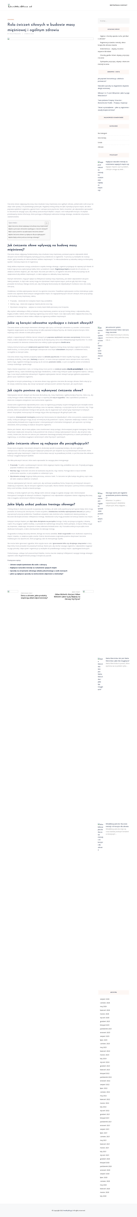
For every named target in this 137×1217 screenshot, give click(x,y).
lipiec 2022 (103, 1088)
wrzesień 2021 (105, 1125)
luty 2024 (103, 1059)
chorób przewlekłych (75, 369)
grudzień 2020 (105, 1159)
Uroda (100, 142)
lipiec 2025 (103, 1040)
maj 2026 (103, 1006)
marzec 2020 (104, 1192)
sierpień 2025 (104, 1036)
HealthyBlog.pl (68, 1210)
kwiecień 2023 (105, 1070)
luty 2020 (103, 1196)
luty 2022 (103, 1107)
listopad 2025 (104, 1025)
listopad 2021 (104, 1118)
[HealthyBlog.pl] (20, 5)
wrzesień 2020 (105, 1170)
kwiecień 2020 (105, 1189)
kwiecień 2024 (105, 1051)
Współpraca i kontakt (118, 5)
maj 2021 (103, 1140)
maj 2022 (103, 1096)
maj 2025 (103, 1047)
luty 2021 (103, 1151)
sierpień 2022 (104, 1084)
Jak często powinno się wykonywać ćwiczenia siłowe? (27, 232)
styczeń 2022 (104, 1111)
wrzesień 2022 (105, 1081)
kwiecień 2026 (105, 1010)
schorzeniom (60, 349)
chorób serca (65, 342)
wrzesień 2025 (105, 1032)
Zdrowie (10, 20)
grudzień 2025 (105, 1021)
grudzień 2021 (105, 1114)
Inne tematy (102, 138)
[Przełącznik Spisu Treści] (45, 223)
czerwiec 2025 (105, 1044)
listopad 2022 (104, 1073)
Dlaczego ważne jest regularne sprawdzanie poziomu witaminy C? (117, 495)
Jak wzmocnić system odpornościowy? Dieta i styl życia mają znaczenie (117, 329)
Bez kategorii (102, 133)
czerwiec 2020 (105, 1181)
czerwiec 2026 (105, 1003)
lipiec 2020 (103, 1177)
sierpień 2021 (104, 1129)
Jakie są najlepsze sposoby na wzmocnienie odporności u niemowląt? (36, 574)
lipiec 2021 (103, 1133)
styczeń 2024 (104, 1062)
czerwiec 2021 (105, 1136)
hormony (34, 359)
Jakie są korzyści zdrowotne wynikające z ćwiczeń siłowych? (29, 229)
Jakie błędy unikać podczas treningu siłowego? (24, 237)
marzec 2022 (104, 1103)
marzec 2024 (104, 1055)
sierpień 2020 (104, 1174)
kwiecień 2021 (105, 1144)
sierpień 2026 (104, 999)
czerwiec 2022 (105, 1092)
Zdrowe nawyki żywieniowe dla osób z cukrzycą (28, 565)
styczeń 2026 (104, 1018)
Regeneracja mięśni (62, 269)
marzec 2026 (104, 1014)
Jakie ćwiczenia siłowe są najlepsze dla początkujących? (27, 234)
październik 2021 (106, 1122)
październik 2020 (106, 1166)
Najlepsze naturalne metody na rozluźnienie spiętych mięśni (33, 568)
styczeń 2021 (104, 1155)
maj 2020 (103, 1185)
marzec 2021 (104, 1148)
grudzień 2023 (105, 1066)
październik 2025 (106, 1029)
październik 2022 (106, 1077)
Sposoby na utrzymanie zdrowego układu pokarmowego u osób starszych (38, 571)
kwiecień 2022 (105, 1099)
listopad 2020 (104, 1163)
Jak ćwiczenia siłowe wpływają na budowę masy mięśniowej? (29, 226)
